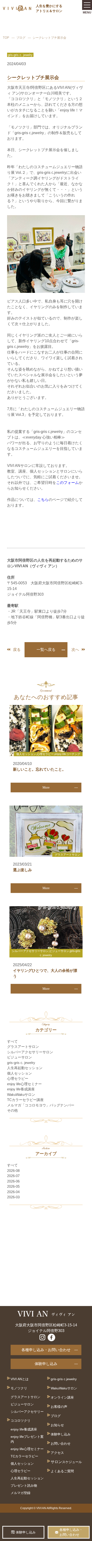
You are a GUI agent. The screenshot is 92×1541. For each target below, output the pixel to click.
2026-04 (13, 1192)
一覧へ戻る (46, 650)
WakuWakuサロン (21, 1095)
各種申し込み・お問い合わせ (46, 1350)
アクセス (57, 1453)
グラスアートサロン (23, 1047)
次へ (75, 650)
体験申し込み (46, 1364)
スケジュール (72, 1462)
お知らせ (57, 1425)
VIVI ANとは (20, 1379)
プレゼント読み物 (24, 1485)
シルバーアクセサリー (27, 1411)
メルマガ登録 (20, 1493)
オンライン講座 (62, 1397)
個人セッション (19, 1073)
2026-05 (13, 1186)
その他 (12, 1110)
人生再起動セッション (24, 1068)
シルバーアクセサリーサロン (30, 1052)
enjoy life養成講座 (21, 1089)
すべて (12, 1041)
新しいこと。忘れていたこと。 (39, 769)
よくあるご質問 (62, 1471)
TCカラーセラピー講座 (25, 1100)
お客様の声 (59, 1407)
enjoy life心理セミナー (24, 1084)
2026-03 (13, 1197)
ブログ (20, 37)
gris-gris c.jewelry (64, 1379)
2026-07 (13, 1176)
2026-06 (13, 1181)
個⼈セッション (22, 1463)
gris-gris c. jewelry (21, 1063)
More (46, 787)
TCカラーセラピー (24, 1456)
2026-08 (13, 1171)
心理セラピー (17, 1078)
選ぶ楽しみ (22, 870)
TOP (6, 37)
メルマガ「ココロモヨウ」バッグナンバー (40, 1105)
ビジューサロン (19, 1057)
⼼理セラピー (20, 1471)
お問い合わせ (61, 1443)
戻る (17, 650)
